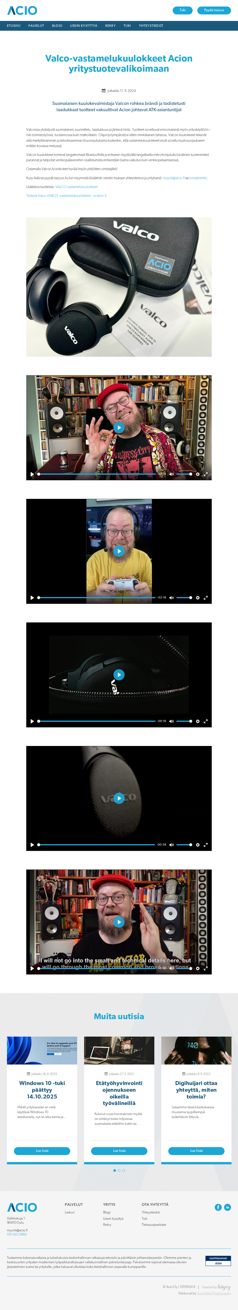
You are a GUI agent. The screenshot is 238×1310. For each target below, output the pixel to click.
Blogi (57, 26)
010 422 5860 (16, 1234)
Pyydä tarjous (214, 10)
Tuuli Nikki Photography (214, 1293)
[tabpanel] (42, 1100)
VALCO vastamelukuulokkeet (76, 187)
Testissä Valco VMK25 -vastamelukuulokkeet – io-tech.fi (66, 196)
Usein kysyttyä (83, 26)
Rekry (110, 26)
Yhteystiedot (151, 26)
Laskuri (70, 1212)
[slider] (96, 474)
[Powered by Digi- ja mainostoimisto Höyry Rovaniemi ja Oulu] (216, 1286)
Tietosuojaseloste (154, 1225)
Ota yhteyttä (155, 1205)
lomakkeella (198, 178)
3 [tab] (123, 1170)
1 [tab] (114, 1170)
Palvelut (36, 26)
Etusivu (13, 26)
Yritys (109, 1205)
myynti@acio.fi (174, 178)
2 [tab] (119, 1170)
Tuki (183, 10)
